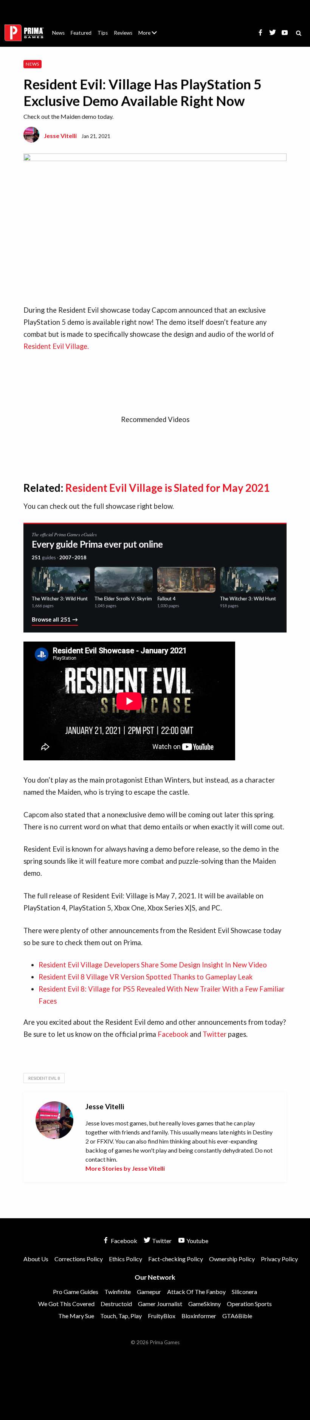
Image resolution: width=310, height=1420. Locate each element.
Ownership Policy (232, 1258)
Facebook (174, 1034)
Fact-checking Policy (175, 1258)
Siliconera (244, 1291)
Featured (81, 33)
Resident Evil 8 (44, 1078)
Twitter (215, 1034)
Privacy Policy (279, 1258)
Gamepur (149, 1291)
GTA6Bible (237, 1315)
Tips (103, 33)
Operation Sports (249, 1303)
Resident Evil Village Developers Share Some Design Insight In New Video (153, 965)
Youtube (196, 1240)
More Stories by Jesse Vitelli (125, 1168)
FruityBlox (161, 1315)
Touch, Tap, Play (121, 1315)
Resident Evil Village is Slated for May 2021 (167, 488)
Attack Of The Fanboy (196, 1291)
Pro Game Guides (75, 1291)
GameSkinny (204, 1303)
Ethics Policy (125, 1258)
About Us (149, 28)
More (152, 36)
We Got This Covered (66, 1303)
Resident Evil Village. (56, 346)
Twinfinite (117, 1291)
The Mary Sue (76, 1315)
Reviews (123, 33)
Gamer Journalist (160, 1303)
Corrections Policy (78, 1258)
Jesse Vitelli (60, 135)
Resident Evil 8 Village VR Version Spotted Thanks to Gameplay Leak (146, 977)
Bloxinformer (198, 1315)
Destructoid (116, 1303)
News (58, 33)
